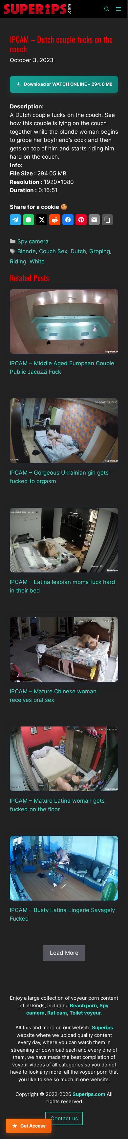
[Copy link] (107, 219)
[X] (41, 219)
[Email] (94, 219)
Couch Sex (53, 251)
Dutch (78, 251)
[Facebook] (68, 219)
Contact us (64, 1118)
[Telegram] (15, 219)
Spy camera (33, 241)
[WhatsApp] (28, 219)
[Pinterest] (81, 219)
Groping (99, 251)
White (37, 261)
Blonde (26, 251)
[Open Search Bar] (106, 9)
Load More (64, 952)
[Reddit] (54, 219)
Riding (18, 261)
